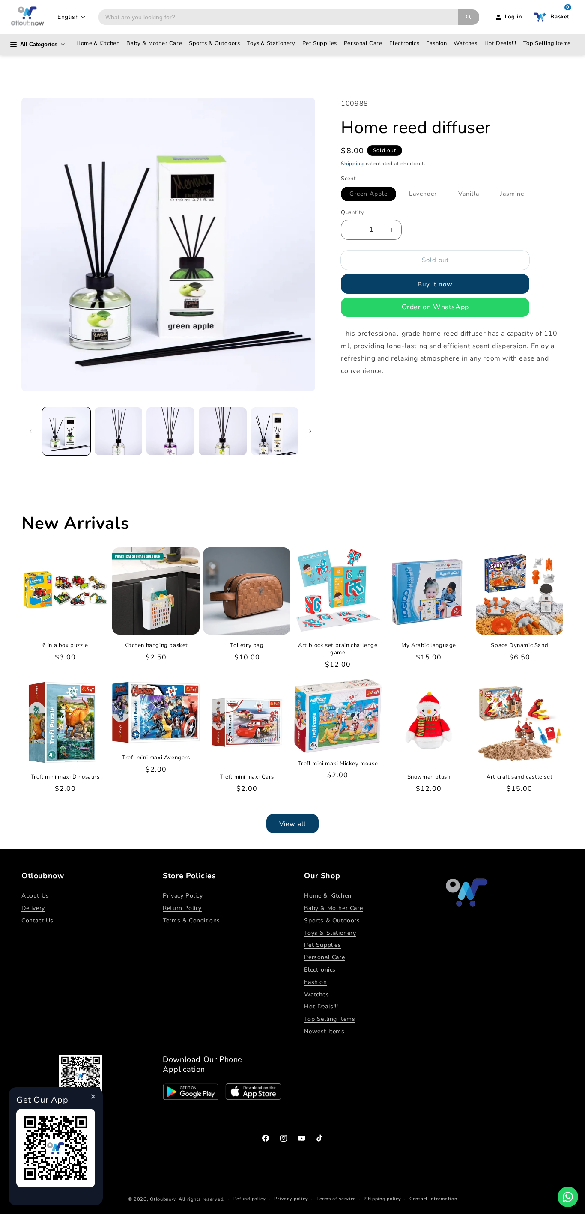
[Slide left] (30, 431)
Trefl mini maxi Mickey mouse (338, 763)
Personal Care (363, 43)
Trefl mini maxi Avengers (156, 757)
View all (292, 824)
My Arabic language (428, 645)
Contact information (433, 1199)
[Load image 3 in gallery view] (170, 431)
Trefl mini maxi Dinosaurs (65, 777)
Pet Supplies (319, 43)
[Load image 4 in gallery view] (223, 431)
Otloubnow (162, 1199)
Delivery (33, 908)
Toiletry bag (246, 645)
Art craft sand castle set (519, 777)
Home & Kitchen (97, 43)
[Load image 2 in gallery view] (119, 431)
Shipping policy (382, 1199)
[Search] (468, 17)
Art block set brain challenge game (337, 649)
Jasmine (516, 196)
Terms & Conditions (191, 920)
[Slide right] (310, 431)
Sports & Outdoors (214, 43)
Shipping (352, 164)
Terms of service (336, 1199)
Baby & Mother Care (154, 43)
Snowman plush (429, 777)
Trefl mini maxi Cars (247, 777)
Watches (465, 43)
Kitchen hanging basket (156, 645)
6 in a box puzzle (65, 645)
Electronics (404, 43)
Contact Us (37, 920)
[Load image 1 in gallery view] (66, 431)
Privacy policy (291, 1199)
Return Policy (182, 908)
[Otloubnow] (27, 17)
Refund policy (249, 1199)
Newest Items (324, 1031)
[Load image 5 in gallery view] (275, 431)
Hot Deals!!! (500, 43)
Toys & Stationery (271, 43)
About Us (35, 896)
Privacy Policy (183, 896)
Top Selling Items (547, 43)
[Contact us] (568, 1197)
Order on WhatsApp (435, 307)
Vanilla (473, 196)
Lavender (427, 196)
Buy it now (435, 284)
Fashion (436, 43)
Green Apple (372, 196)
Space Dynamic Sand (519, 645)
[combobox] (278, 17)
